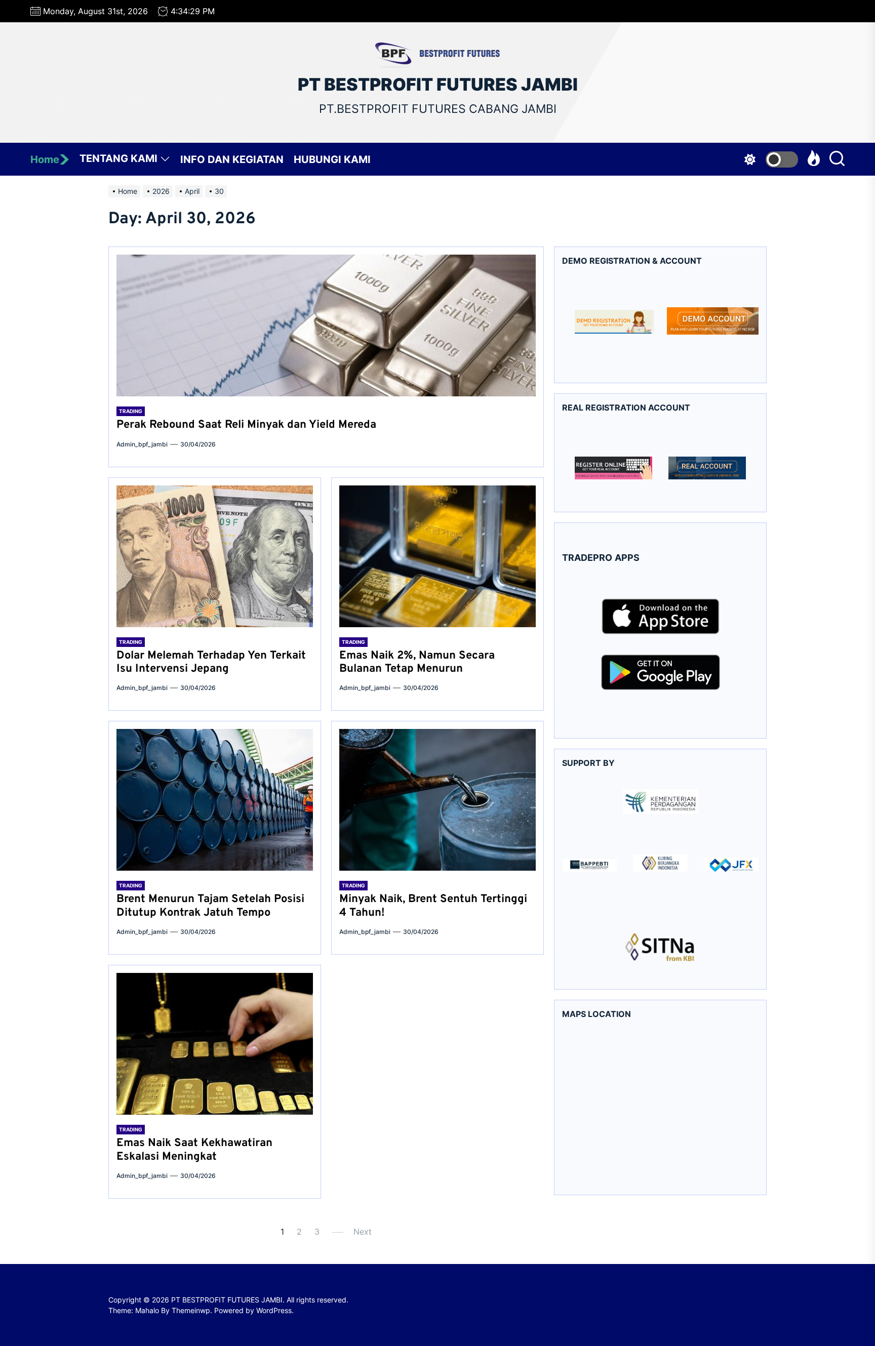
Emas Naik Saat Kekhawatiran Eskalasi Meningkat (194, 1149)
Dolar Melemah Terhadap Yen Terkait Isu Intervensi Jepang (211, 662)
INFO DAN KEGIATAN (232, 159)
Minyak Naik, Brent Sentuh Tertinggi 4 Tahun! (433, 905)
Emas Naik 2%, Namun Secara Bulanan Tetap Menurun (417, 662)
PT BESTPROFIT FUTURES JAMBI (438, 84)
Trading (130, 411)
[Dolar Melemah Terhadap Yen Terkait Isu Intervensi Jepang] (214, 556)
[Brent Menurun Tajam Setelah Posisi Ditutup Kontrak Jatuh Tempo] (214, 800)
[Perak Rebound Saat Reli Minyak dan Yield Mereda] (326, 325)
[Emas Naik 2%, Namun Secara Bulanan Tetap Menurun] (437, 556)
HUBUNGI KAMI (332, 159)
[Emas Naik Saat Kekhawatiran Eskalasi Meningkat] (214, 1044)
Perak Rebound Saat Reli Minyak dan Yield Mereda (246, 425)
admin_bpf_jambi (142, 444)
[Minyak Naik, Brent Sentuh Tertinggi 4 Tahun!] (437, 800)
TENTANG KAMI (118, 158)
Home (44, 159)
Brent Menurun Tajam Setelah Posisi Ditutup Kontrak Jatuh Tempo (210, 905)
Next (362, 1232)
